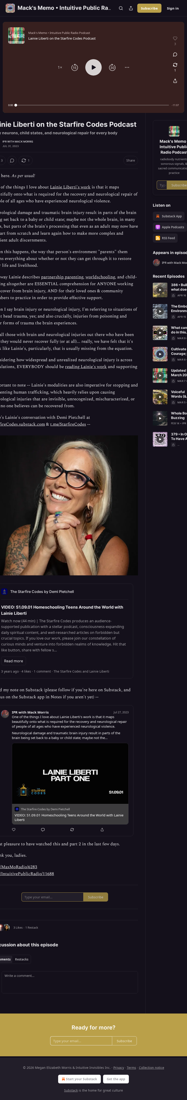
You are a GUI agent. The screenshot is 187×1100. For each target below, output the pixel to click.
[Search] (120, 8)
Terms (131, 1067)
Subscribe (149, 8)
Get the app (116, 1079)
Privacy (118, 1067)
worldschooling (100, 277)
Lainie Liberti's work (70, 187)
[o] (160, 290)
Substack (71, 1090)
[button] (60, 67)
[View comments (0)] (175, 54)
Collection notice (151, 1067)
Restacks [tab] (21, 959)
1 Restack (31, 927)
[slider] (92, 105)
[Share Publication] (130, 8)
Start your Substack (81, 1079)
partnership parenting (62, 277)
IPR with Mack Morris (18, 141)
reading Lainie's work (86, 366)
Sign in (173, 8)
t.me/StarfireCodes (68, 424)
